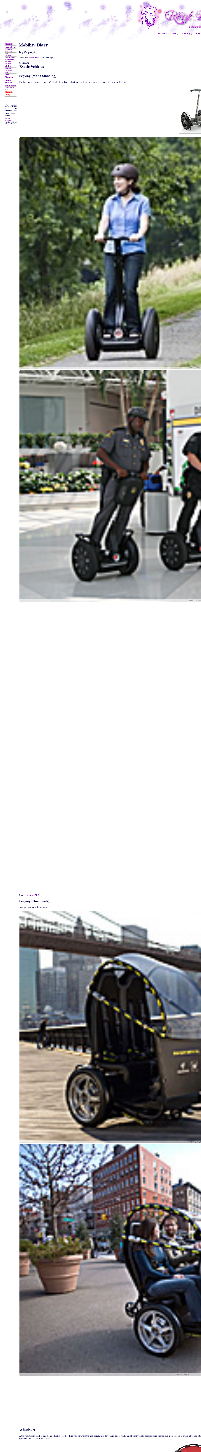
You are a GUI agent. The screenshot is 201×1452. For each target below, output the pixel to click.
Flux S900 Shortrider (8, 50)
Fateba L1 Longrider (8, 54)
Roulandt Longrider (8, 62)
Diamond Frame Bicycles (9, 80)
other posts (34, 57)
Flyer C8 (8, 72)
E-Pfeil (7, 75)
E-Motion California (8, 69)
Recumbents (10, 47)
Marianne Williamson (8, 119)
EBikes (8, 66)
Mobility (9, 44)
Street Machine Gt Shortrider (10, 58)
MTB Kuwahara (10, 85)
